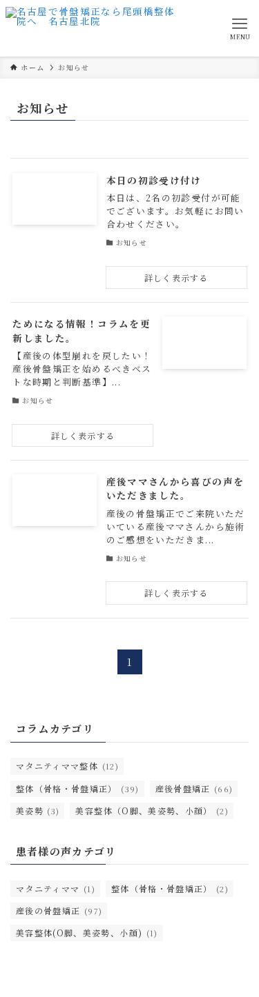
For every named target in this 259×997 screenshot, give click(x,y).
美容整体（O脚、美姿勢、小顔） (152, 810)
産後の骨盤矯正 (59, 910)
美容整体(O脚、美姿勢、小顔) (87, 932)
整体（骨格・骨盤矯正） (78, 788)
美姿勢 (37, 810)
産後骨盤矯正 (194, 788)
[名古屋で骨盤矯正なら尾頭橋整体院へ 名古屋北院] (92, 28)
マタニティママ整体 (67, 766)
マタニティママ (55, 888)
